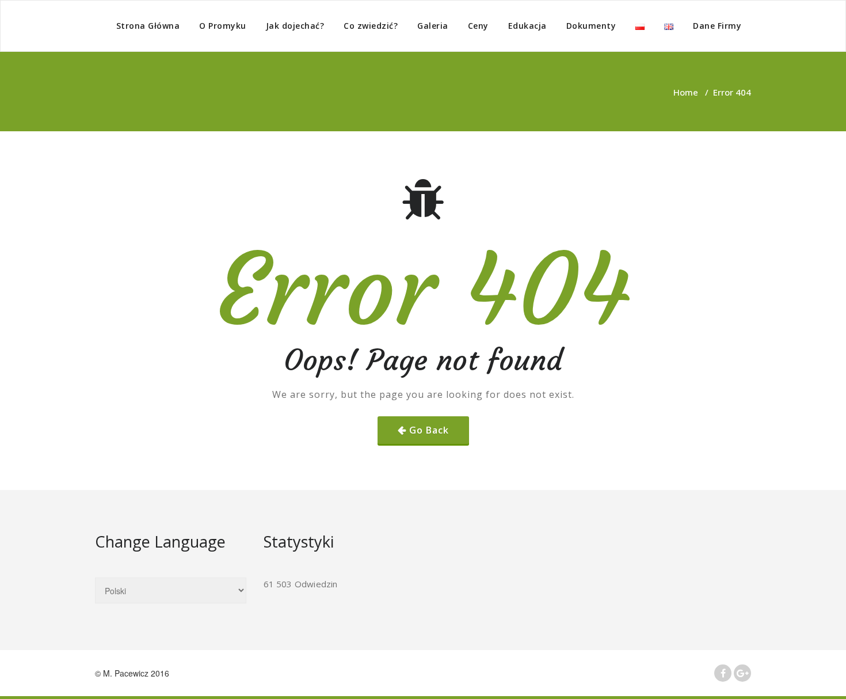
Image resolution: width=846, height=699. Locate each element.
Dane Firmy (717, 25)
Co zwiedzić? (371, 25)
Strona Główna (148, 25)
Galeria (432, 25)
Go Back (429, 430)
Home (685, 92)
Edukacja (527, 25)
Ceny (478, 25)
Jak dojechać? (295, 25)
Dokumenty (591, 25)
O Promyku (222, 25)
